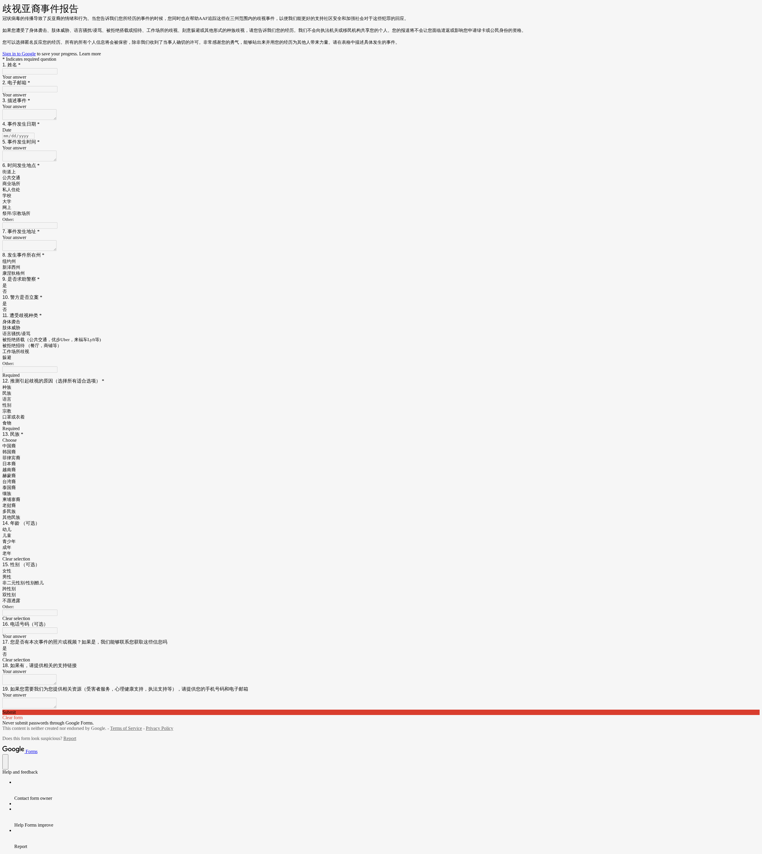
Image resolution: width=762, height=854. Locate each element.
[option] (381, 440)
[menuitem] (387, 790)
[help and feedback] (5, 761)
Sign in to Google (19, 53)
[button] (381, 559)
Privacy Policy (159, 728)
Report (69, 738)
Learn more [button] (90, 53)
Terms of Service (126, 728)
